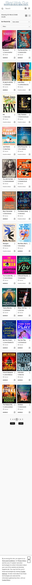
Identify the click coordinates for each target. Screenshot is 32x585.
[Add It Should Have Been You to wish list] (29, 283)
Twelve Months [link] (7, 308)
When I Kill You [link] (22, 308)
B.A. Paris (21, 310)
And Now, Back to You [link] (23, 243)
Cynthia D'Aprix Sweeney (24, 84)
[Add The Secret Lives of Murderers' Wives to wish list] (29, 187)
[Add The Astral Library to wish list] (29, 219)
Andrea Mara (22, 278)
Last (21, 423)
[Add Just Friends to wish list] (14, 154)
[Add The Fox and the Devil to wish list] (29, 58)
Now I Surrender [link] (7, 211)
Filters (4, 26)
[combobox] (12, 9)
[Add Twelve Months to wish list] (14, 316)
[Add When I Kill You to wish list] (29, 316)
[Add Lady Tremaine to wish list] (29, 122)
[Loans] (25, 9)
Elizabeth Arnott (23, 181)
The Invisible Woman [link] (8, 276)
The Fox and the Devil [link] (23, 50)
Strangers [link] (5, 243)
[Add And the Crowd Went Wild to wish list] (14, 348)
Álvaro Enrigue (7, 213)
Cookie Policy (6, 580)
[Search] (2, 8)
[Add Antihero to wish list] (29, 412)
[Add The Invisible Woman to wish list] (14, 283)
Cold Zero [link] (21, 372)
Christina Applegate (9, 181)
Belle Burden (7, 245)
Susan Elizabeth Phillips (9, 342)
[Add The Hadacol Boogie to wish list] (14, 412)
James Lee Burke (8, 407)
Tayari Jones (7, 116)
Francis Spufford (8, 52)
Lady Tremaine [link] (22, 114)
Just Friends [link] (6, 147)
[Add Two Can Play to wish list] (29, 348)
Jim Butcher (7, 310)
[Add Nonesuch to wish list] (14, 58)
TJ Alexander (7, 84)
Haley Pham (7, 149)
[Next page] (23, 419)
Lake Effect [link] (21, 82)
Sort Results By (5, 21)
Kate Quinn (22, 213)
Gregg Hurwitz (22, 407)
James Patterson (8, 278)
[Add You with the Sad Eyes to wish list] (14, 187)
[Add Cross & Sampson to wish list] (14, 380)
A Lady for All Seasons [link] (8, 82)
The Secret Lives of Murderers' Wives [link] (23, 179)
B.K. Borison (22, 245)
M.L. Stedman (22, 149)
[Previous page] (11, 419)
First (12, 423)
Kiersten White (22, 52)
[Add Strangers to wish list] (14, 251)
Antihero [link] (20, 405)
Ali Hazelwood (22, 342)
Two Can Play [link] (22, 340)
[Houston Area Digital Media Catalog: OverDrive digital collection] (16, 3)
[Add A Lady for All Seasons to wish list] (14, 90)
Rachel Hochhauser (24, 116)
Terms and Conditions (8, 561)
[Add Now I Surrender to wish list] (14, 219)
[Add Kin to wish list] (14, 122)
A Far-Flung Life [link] (22, 147)
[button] (26, 16)
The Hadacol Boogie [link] (8, 405)
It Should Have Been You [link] (23, 276)
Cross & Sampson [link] (8, 372)
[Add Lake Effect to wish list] (29, 90)
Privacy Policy (22, 561)
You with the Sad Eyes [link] (8, 179)
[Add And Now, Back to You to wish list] (29, 251)
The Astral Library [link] (23, 211)
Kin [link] (4, 114)
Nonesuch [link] (6, 50)
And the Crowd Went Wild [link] (8, 340)
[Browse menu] (29, 8)
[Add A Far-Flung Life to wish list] (29, 154)
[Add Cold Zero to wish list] (29, 380)
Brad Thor (21, 374)
